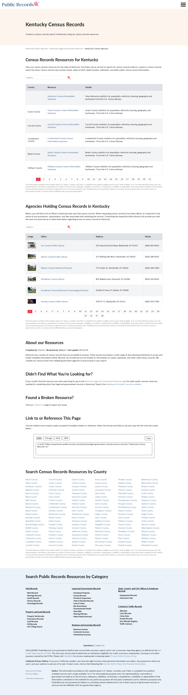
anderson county (33, 486)
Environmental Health (82, 609)
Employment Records (128, 595)
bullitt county (32, 528)
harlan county (78, 504)
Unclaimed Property (82, 593)
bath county (31, 497)
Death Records (33, 598)
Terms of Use (130, 656)
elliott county (55, 518)
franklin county (56, 535)
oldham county (125, 521)
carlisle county (32, 545)
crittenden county (57, 504)
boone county (32, 504)
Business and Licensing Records (86, 625)
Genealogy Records (35, 603)
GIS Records (32, 624)
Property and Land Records (38, 612)
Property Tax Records (35, 616)
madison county (102, 521)
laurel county (101, 486)
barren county (32, 493)
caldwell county (33, 535)
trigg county (147, 514)
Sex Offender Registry (128, 621)
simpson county (148, 500)
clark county (55, 493)
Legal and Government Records (86, 589)
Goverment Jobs (126, 598)
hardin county (78, 500)
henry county (78, 518)
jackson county (79, 528)
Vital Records (32, 589)
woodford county (149, 545)
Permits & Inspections (82, 598)
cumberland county (58, 507)
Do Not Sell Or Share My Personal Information (124, 664)
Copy (148, 438)
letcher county (102, 500)
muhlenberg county (127, 507)
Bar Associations (80, 606)
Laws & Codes (79, 603)
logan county (101, 514)
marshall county (102, 531)
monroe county (125, 497)
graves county (78, 483)
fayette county (55, 525)
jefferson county (79, 531)
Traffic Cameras (126, 624)
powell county (124, 542)
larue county (101, 483)
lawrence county (103, 490)
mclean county (125, 480)
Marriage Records (34, 596)
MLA (58, 438)
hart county (77, 511)
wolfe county (147, 542)
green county (78, 490)
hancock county (79, 497)
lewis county (101, 504)
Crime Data (124, 616)
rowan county (148, 486)
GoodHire (68, 656)
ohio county (124, 518)
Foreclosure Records (35, 619)
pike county (123, 538)
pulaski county (125, 545)
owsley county (125, 528)
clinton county (56, 500)
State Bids (78, 611)
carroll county (55, 480)
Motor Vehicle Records (83, 617)
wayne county (148, 531)
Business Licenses (81, 629)
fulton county (55, 538)
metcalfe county (125, 493)
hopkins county (79, 525)
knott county (78, 545)
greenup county (79, 493)
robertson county (149, 480)
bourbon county (33, 507)
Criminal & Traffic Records (130, 607)
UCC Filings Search (34, 627)
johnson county (79, 538)
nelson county (125, 511)
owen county (124, 525)
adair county (32, 480)
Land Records (32, 622)
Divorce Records (34, 601)
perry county (124, 535)
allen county (31, 483)
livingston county (103, 511)
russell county (148, 490)
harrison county (79, 507)
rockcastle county (149, 483)
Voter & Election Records (84, 601)
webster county (148, 535)
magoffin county (102, 525)
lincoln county (102, 507)
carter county (55, 483)
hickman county (79, 521)
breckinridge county (35, 525)
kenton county (79, 542)
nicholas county (125, 514)
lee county (100, 493)
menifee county (125, 486)
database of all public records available (123, 384)
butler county (32, 531)
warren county (148, 525)
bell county (31, 500)
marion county (102, 528)
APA (66, 438)
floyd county (55, 531)
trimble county (148, 518)
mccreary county (103, 545)
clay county (54, 497)
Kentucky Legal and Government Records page (105, 381)
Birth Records (32, 593)
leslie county (101, 497)
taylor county (147, 507)
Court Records (125, 613)
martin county (101, 535)
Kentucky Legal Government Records (66, 49)
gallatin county (56, 542)
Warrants (123, 611)
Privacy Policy (117, 656)
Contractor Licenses (81, 632)
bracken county (33, 518)
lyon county (100, 518)
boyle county (32, 514)
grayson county (79, 486)
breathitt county (33, 521)
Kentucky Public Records (37, 49)
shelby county (147, 497)
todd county (147, 511)
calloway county (33, 538)
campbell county (33, 542)
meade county (124, 483)
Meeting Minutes (80, 614)
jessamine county (80, 535)
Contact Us (39, 405)
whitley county (148, 538)
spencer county (148, 504)
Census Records (80, 596)
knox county (101, 480)
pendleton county (126, 531)
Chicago (48, 438)
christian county (56, 490)
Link (39, 438)
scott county (147, 493)
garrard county (56, 545)
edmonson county (57, 514)
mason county (101, 538)
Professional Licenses (82, 635)
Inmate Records (126, 619)
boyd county (31, 511)
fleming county (56, 528)
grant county (78, 480)
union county (147, 521)
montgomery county (127, 500)
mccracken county (103, 542)
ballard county (32, 490)
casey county (55, 486)
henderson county (80, 514)
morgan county (125, 504)
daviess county (56, 511)
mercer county (125, 490)
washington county (150, 528)
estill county (54, 521)
